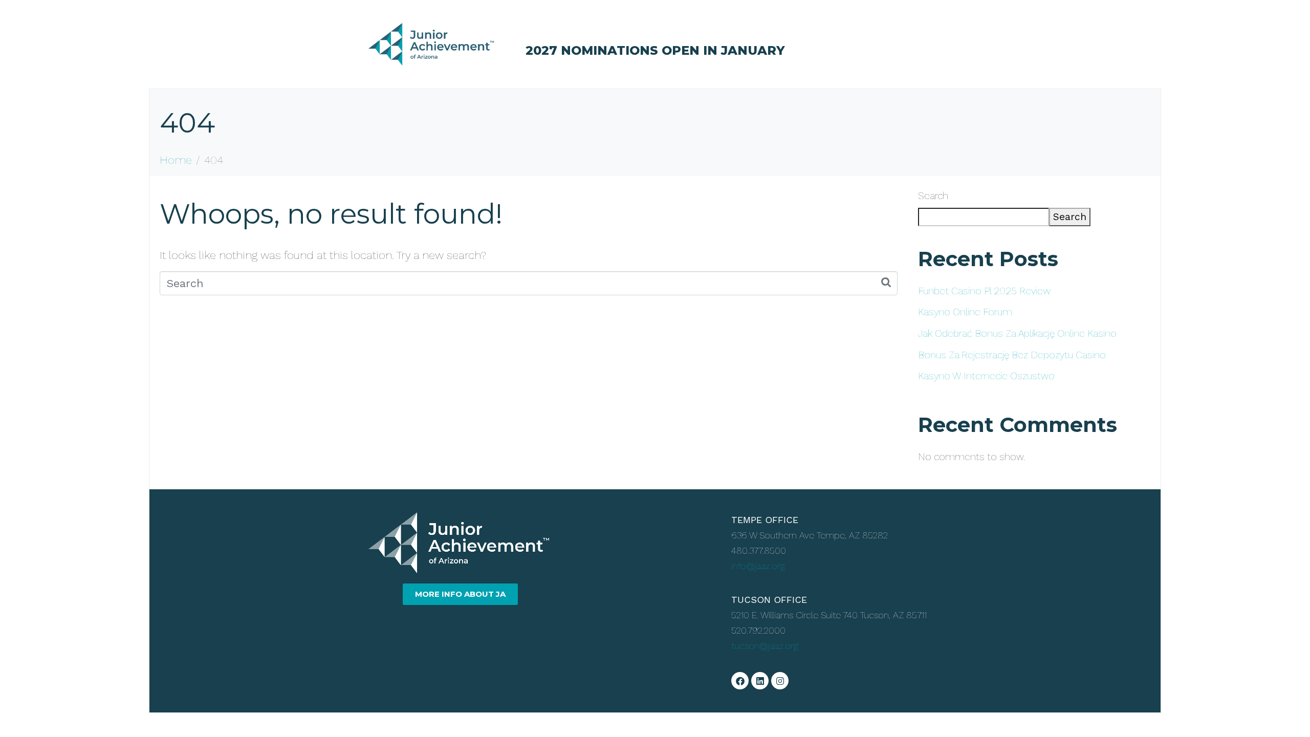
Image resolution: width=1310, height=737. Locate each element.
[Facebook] (740, 680)
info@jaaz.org (758, 565)
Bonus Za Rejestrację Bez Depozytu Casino (1012, 355)
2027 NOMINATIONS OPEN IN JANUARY (655, 50)
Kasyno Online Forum (965, 312)
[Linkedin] (760, 680)
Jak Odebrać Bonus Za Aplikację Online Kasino (1017, 333)
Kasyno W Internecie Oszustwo (986, 376)
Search (933, 196)
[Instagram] (780, 680)
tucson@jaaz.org (764, 645)
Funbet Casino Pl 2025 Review (984, 291)
